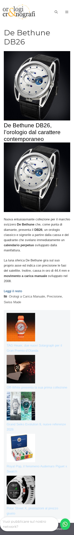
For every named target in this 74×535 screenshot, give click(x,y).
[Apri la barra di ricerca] (56, 12)
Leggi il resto (13, 291)
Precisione (54, 296)
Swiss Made (12, 302)
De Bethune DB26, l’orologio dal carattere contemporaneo (32, 132)
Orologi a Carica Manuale (27, 296)
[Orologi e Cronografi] (19, 12)
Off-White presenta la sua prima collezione (37, 387)
